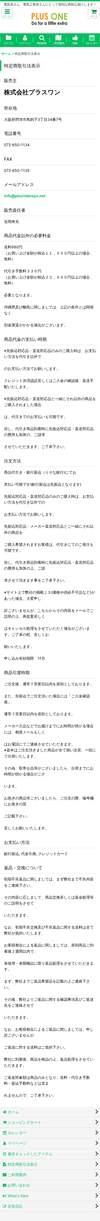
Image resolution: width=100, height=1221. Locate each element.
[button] (7, 13)
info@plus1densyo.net (24, 196)
